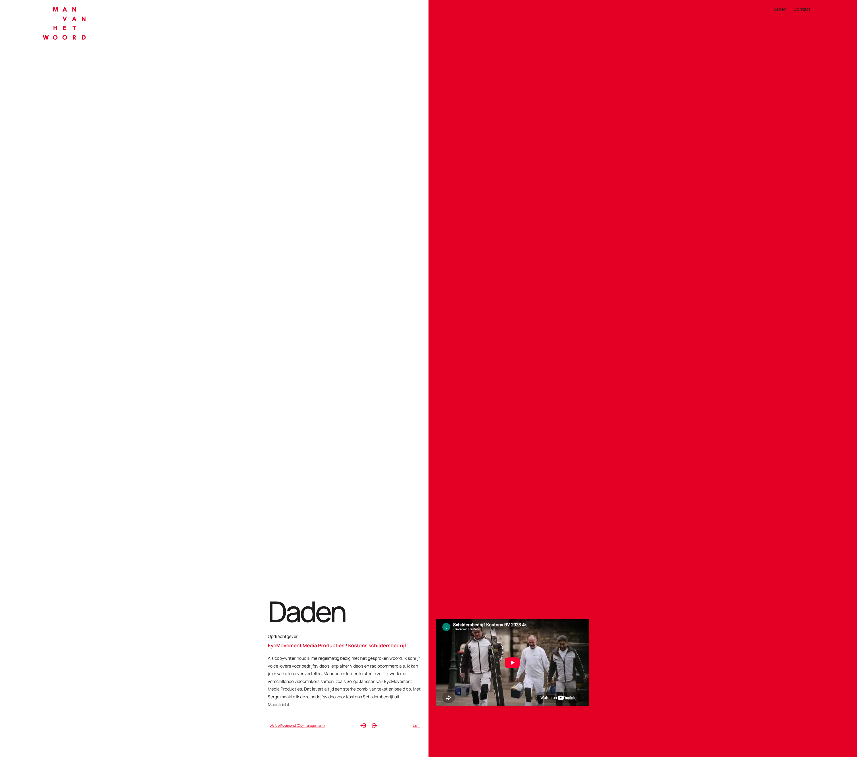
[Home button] (64, 24)
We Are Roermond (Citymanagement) (297, 725)
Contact (802, 9)
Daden (779, 9)
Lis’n (416, 725)
